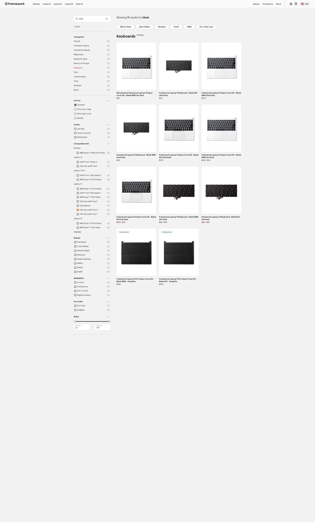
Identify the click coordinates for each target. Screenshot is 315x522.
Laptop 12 (47, 4)
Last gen (80, 129)
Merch (76, 90)
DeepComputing (84, 259)
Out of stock (82, 291)
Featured (81, 105)
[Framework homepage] (15, 3)
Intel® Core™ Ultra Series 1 (90, 193)
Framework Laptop (81, 46)
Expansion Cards (80, 59)
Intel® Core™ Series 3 (88, 162)
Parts (76, 72)
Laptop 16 (69, 4)
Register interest (84, 295)
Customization (80, 77)
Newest (80, 118)
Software (77, 86)
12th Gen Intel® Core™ (89, 210)
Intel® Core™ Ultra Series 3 (90, 175)
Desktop (36, 4)
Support (256, 4)
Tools (76, 81)
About (278, 4)
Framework (81, 242)
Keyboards (78, 68)
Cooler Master (83, 246)
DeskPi (79, 272)
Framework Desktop (82, 50)
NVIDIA (80, 268)
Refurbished (82, 137)
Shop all (79, 4)
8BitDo (80, 263)
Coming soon (82, 287)
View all (77, 41)
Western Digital (83, 251)
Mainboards (78, 54)
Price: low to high (84, 109)
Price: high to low (84, 114)
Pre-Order (81, 306)
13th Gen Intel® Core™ (89, 166)
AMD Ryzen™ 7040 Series (90, 197)
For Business (268, 4)
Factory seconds (84, 133)
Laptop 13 (58, 4)
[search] (92, 19)
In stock (80, 282)
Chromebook (85, 206)
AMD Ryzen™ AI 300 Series (90, 180)
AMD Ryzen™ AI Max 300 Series (92, 153)
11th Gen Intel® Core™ (88, 214)
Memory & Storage (81, 63)
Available (80, 310)
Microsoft (81, 255)
